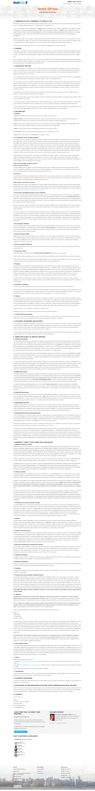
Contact (75, 3)
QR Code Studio (17, 776)
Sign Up (79, 1)
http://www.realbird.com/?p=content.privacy (29, 661)
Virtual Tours (16, 771)
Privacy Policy (46, 782)
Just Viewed (29, 739)
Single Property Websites (19, 769)
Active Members (17, 739)
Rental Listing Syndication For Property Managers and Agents (22, 774)
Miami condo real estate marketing (37, 783)
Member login (72, 1)
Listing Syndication (18, 778)
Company (79, 3)
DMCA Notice (53, 782)
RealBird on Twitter (65, 771)
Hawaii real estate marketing (53, 783)
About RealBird (40, 769)
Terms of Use (39, 782)
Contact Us (39, 771)
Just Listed (24, 739)
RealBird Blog (64, 775)
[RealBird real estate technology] (20, 3)
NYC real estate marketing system (21, 783)
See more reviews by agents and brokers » (58, 723)
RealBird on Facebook (66, 769)
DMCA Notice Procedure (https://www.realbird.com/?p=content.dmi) (31, 190)
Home (64, 3)
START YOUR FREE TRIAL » (21, 731)
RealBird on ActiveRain (66, 777)
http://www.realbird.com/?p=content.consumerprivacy (31, 665)
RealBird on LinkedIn (65, 773)
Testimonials (69, 3)
